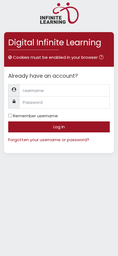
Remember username (35, 116)
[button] (102, 57)
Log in (59, 127)
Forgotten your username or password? (48, 140)
